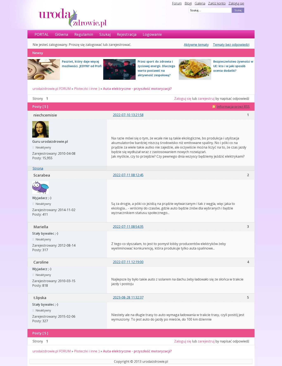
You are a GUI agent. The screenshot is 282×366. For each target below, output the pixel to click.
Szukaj (105, 34)
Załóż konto (217, 3)
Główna (61, 34)
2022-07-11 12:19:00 (128, 262)
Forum (177, 3)
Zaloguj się (236, 3)
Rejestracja (126, 34)
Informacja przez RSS (233, 106)
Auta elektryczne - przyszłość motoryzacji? (137, 88)
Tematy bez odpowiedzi (231, 44)
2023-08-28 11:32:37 (128, 297)
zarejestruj (206, 98)
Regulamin (83, 34)
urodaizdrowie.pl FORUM (51, 88)
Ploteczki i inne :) (87, 88)
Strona (38, 168)
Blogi (188, 3)
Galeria (200, 3)
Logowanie (152, 34)
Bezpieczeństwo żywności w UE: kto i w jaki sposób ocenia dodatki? (233, 65)
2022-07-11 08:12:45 (128, 175)
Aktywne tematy (196, 44)
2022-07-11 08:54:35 (128, 226)
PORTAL (41, 34)
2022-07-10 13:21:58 (128, 115)
